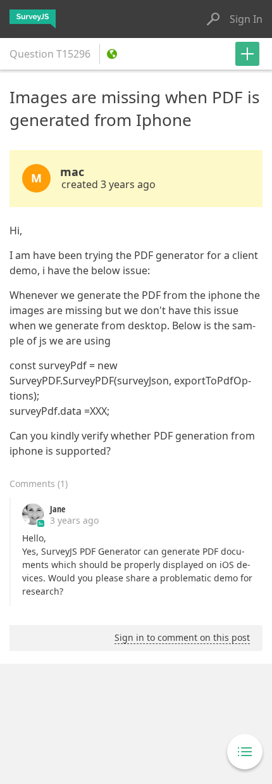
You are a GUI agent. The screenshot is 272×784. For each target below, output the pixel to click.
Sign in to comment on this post (182, 637)
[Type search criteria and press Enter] (213, 19)
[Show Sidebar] (245, 751)
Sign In (246, 19)
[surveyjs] (32, 18)
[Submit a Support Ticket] (247, 54)
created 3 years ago (108, 184)
